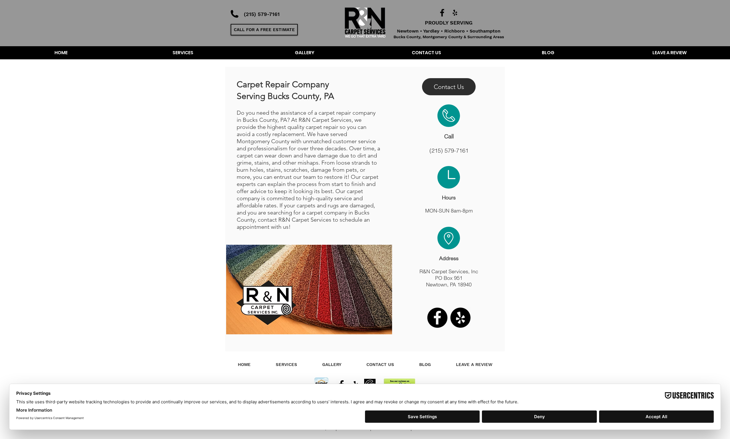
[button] (264, 29)
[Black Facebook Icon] (442, 13)
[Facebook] (437, 317)
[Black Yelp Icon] (455, 13)
